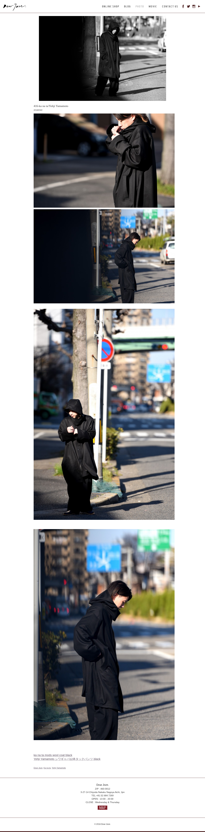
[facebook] (183, 7)
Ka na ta (47, 768)
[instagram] (194, 7)
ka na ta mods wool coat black (53, 755)
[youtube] (199, 7)
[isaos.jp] (17, 9)
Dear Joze (38, 768)
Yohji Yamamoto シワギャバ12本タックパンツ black (67, 759)
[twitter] (188, 7)
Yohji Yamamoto (59, 768)
